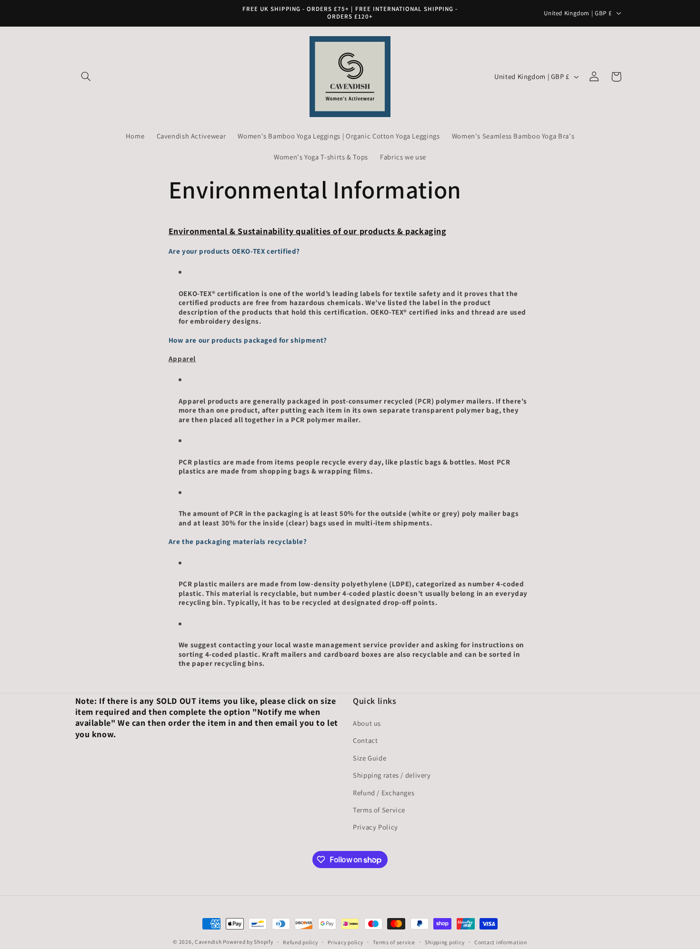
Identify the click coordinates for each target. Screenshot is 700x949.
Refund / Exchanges (383, 792)
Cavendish (209, 941)
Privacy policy (345, 942)
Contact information (500, 942)
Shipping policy (444, 942)
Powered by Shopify (248, 941)
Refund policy (300, 942)
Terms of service (394, 942)
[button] (86, 77)
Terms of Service (379, 809)
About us (367, 723)
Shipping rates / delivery (392, 775)
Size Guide (369, 757)
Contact (365, 740)
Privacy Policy (375, 827)
